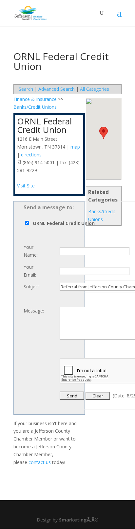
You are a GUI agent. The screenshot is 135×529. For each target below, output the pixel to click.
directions (31, 155)
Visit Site (26, 186)
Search (26, 89)
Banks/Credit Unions (35, 107)
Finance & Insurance (35, 99)
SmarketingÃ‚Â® (79, 520)
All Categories (94, 89)
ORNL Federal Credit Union (44, 125)
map (75, 147)
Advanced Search (56, 89)
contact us (40, 462)
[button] (103, 132)
